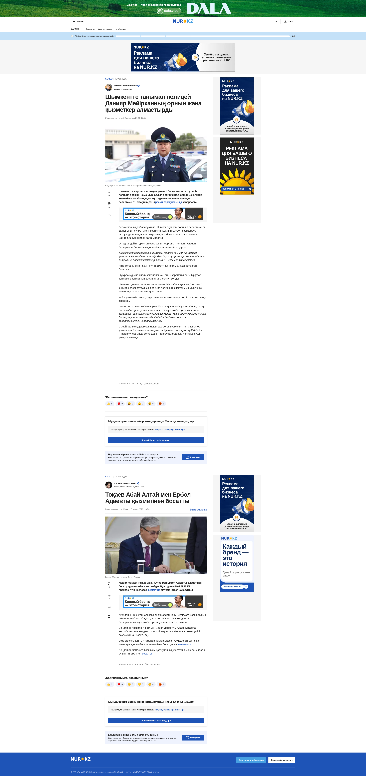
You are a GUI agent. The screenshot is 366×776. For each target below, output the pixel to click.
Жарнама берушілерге (282, 760)
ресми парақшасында (169, 202)
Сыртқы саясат (105, 29)
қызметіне (154, 590)
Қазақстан (90, 29)
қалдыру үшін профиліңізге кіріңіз (170, 429)
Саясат (75, 29)
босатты (147, 653)
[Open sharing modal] (109, 215)
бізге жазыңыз (152, 383)
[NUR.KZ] (183, 21)
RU (277, 21)
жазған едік (184, 644)
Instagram (195, 457)
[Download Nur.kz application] (183, 8)
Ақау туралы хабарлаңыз (251, 760)
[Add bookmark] (109, 225)
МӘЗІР (80, 21)
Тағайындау (120, 29)
